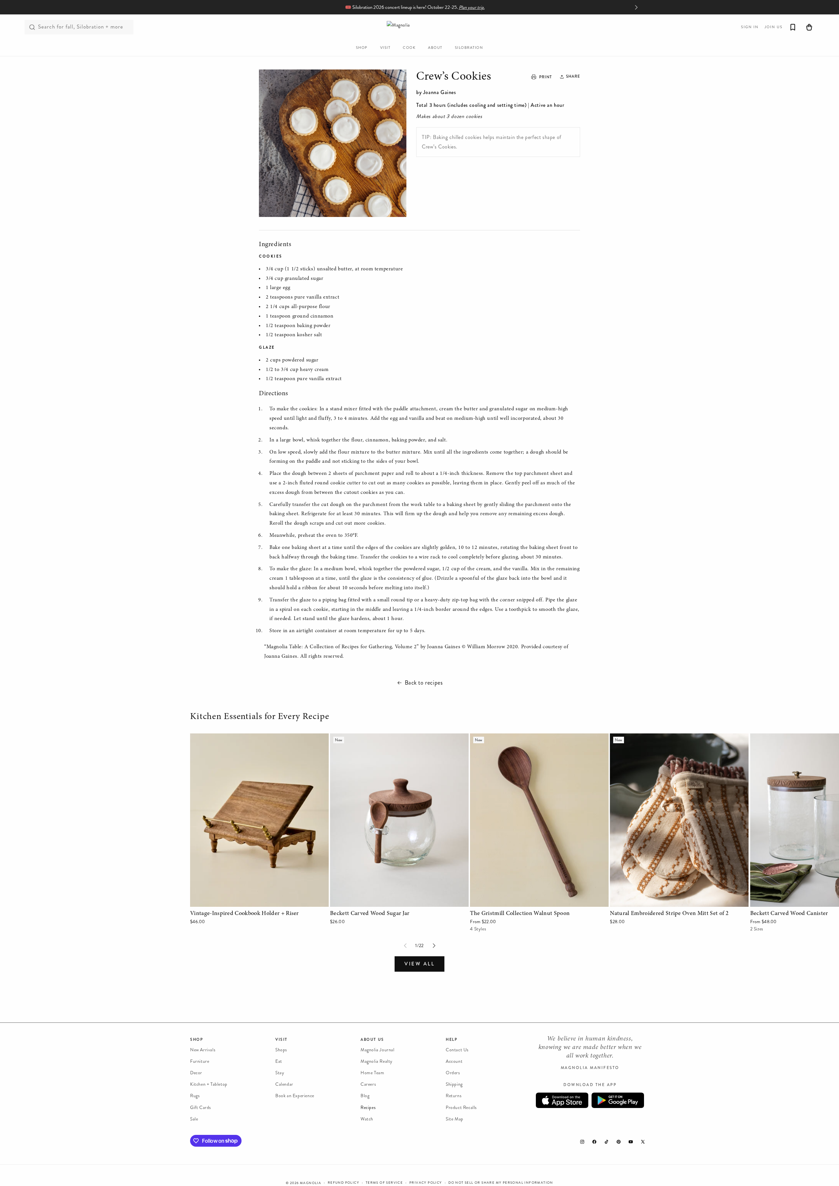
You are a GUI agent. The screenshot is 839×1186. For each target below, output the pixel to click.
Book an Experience (294, 1096)
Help (451, 1039)
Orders (453, 1073)
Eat (278, 1061)
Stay (279, 1073)
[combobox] (79, 27)
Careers (368, 1084)
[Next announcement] (636, 7)
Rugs (195, 1096)
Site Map (454, 1119)
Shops (281, 1050)
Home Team (372, 1073)
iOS (562, 1100)
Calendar (284, 1084)
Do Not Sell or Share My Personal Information (500, 1182)
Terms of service (384, 1182)
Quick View (259, 900)
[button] (570, 76)
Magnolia (310, 1183)
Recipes (368, 1107)
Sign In (750, 27)
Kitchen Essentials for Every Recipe (260, 717)
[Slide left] (405, 946)
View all (419, 963)
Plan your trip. (472, 7)
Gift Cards (200, 1107)
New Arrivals (202, 1050)
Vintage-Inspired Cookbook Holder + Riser (238, 738)
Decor (196, 1073)
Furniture (199, 1061)
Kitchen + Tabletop (208, 1084)
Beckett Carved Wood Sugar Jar (365, 738)
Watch (367, 1119)
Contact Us (457, 1050)
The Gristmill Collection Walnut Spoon (513, 738)
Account (454, 1061)
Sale (194, 1119)
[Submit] (32, 27)
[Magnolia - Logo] (419, 27)
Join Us (774, 27)
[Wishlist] (792, 27)
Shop (196, 1039)
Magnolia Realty (377, 1061)
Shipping (454, 1084)
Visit (281, 1039)
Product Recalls (461, 1107)
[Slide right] (434, 946)
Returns (453, 1096)
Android (618, 1100)
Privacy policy (425, 1182)
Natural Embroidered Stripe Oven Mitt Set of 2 (663, 738)
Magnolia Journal (378, 1050)
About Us (372, 1039)
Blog (365, 1096)
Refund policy (343, 1182)
